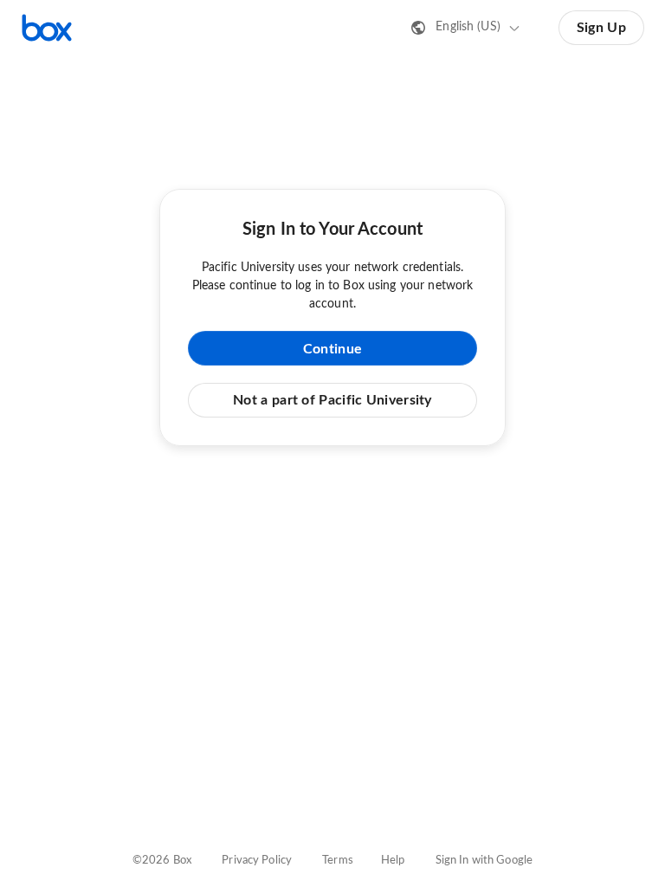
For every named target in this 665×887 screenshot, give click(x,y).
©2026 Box (161, 860)
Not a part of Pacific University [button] (332, 400)
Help (393, 860)
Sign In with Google (484, 860)
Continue (332, 349)
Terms (337, 860)
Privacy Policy (257, 860)
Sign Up (601, 28)
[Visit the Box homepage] (47, 28)
